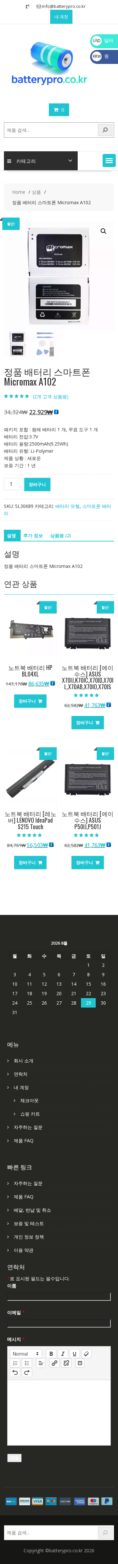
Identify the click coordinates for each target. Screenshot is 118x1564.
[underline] (74, 1353)
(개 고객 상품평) (51, 396)
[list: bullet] (27, 1363)
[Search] (105, 130)
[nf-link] (54, 1363)
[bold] (51, 1353)
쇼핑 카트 (30, 1114)
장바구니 (37, 484)
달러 (103, 40)
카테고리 (26, 160)
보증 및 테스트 (29, 1223)
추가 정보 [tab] (33, 535)
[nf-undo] (15, 1372)
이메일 (16, 1312)
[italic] (63, 1353)
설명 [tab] (11, 535)
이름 (11, 1286)
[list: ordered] (15, 1363)
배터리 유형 (67, 506)
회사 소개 (23, 1060)
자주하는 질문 (28, 1127)
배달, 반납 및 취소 (32, 1210)
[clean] (86, 1353)
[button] (109, 160)
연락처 (21, 1074)
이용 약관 (23, 1250)
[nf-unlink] (66, 1363)
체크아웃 (29, 1100)
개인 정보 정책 (29, 1237)
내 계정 (61, 17)
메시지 (16, 1339)
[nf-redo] (27, 1372)
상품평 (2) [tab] (60, 535)
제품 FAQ (23, 1140)
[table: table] (80, 1363)
